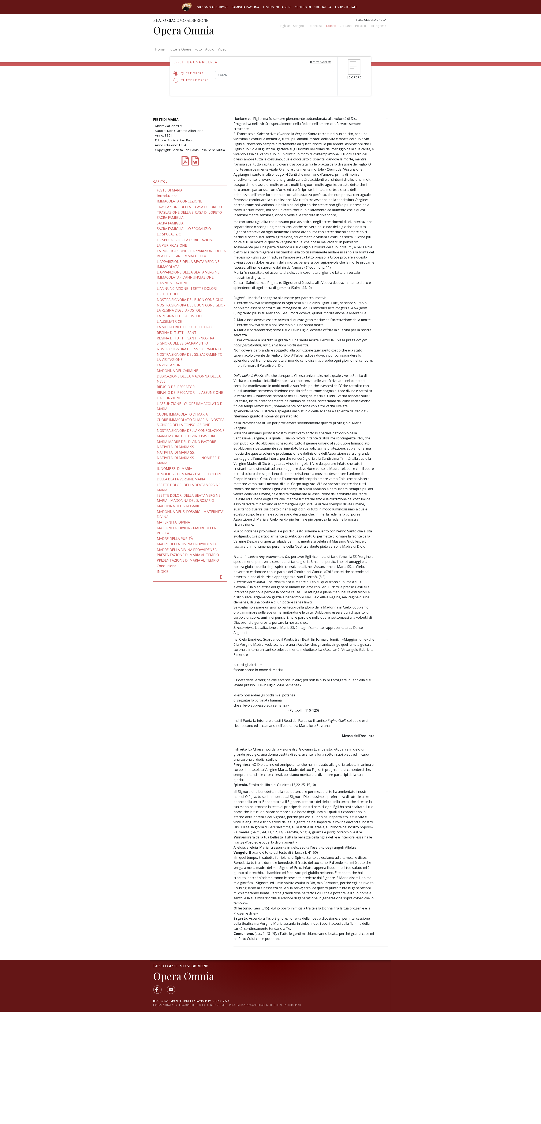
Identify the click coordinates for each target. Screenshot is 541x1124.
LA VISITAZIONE (170, 365)
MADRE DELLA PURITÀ (175, 538)
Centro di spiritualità (313, 7)
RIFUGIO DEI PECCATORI (176, 386)
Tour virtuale (346, 7)
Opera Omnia (183, 30)
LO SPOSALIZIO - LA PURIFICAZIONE (185, 240)
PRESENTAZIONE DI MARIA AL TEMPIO (188, 560)
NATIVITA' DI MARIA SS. (176, 452)
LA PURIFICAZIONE (172, 245)
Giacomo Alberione (212, 7)
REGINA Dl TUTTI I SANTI (177, 332)
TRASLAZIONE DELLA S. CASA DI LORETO (189, 207)
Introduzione (167, 195)
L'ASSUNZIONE (169, 398)
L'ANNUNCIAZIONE (172, 283)
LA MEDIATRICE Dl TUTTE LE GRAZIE (186, 327)
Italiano (331, 26)
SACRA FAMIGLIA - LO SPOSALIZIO (184, 228)
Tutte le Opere (179, 49)
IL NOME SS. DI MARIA (174, 468)
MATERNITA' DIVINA (173, 522)
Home (160, 49)
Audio (209, 49)
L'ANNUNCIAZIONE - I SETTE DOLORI (187, 288)
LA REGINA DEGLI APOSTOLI (179, 316)
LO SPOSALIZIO (169, 234)
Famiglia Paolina (245, 7)
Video (222, 49)
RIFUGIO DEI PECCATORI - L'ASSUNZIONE (190, 392)
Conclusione (166, 565)
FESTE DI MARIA (169, 190)
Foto (198, 49)
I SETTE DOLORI (170, 294)
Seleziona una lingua (371, 20)
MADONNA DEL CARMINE (177, 370)
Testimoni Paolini (276, 7)
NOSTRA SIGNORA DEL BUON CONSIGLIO (190, 299)
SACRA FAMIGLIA (170, 223)
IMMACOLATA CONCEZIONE (179, 201)
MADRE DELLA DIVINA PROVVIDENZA (187, 544)
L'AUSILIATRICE (169, 321)
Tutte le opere (195, 80)
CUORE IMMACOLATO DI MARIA (182, 414)
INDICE (162, 571)
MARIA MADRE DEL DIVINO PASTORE (186, 436)
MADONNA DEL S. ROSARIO (179, 506)
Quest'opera (192, 73)
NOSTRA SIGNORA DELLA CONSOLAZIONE (190, 430)
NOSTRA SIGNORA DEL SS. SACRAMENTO (190, 349)
